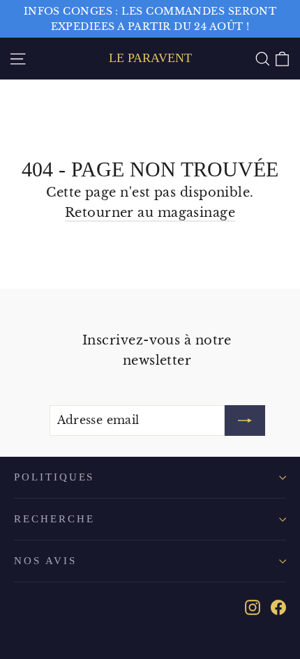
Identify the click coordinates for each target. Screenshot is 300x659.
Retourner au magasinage (150, 212)
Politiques (54, 477)
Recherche (54, 518)
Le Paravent (150, 58)
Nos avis (45, 560)
